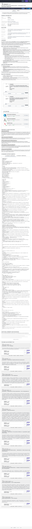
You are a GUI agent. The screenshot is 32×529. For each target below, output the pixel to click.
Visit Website (26, 115)
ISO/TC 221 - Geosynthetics (11, 21)
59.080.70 (9, 8)
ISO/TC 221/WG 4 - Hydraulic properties (13, 22)
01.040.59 (14, 355)
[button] (23, 8)
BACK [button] (2, 8)
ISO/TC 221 (12, 8)
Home (11, 527)
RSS (20, 527)
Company (14, 527)
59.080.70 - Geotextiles (11, 19)
